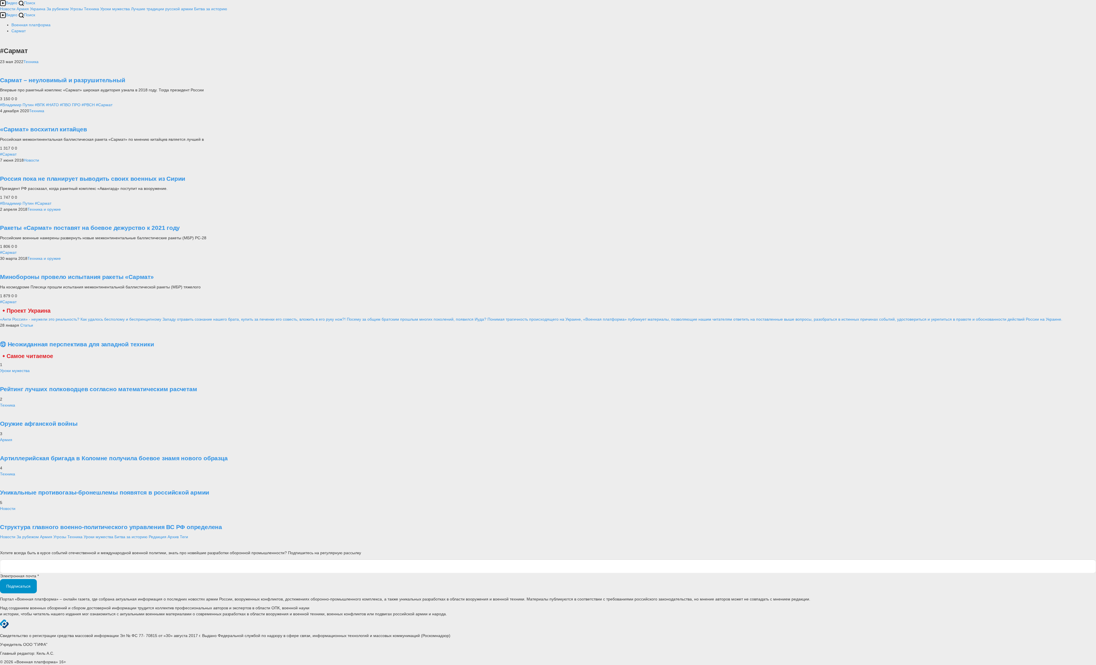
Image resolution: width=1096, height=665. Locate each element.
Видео (11, 3)
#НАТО (52, 105)
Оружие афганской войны (38, 423)
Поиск (29, 3)
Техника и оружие (44, 209)
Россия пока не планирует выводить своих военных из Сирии (92, 178)
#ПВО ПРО (70, 105)
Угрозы (76, 9)
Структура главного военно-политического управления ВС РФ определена (111, 527)
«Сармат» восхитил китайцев (43, 129)
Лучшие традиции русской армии (162, 9)
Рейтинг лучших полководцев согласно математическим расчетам (98, 389)
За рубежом (58, 9)
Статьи (26, 325)
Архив (173, 537)
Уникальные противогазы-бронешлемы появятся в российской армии (104, 492)
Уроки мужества (115, 9)
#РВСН (88, 105)
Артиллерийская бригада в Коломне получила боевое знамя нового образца (114, 458)
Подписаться (18, 586)
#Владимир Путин (17, 105)
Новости (7, 9)
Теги (184, 537)
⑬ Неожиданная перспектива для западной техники (77, 344)
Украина (37, 9)
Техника (91, 9)
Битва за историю (131, 537)
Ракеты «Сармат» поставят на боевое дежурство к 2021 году (90, 227)
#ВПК (40, 105)
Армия (23, 9)
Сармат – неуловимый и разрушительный (62, 80)
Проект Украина (29, 311)
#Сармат (104, 105)
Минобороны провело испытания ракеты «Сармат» (77, 277)
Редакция (157, 537)
